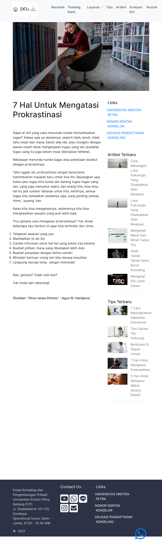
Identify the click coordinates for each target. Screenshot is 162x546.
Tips (109, 7)
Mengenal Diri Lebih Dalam (138, 281)
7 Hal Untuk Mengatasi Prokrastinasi (140, 365)
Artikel (121, 7)
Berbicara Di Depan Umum (140, 349)
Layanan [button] (94, 7)
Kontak (152, 7)
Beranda (58, 7)
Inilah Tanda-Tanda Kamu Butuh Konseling (140, 260)
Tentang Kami (74, 9)
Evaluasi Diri (135, 9)
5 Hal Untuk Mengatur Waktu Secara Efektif (139, 385)
